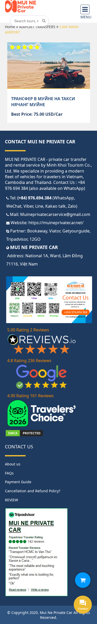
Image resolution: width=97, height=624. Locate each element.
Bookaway (37, 231)
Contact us (19, 446)
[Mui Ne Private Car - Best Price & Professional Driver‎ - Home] (20, 11)
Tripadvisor (16, 239)
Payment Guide (18, 481)
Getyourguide (75, 231)
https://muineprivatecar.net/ (56, 222)
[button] (83, 580)
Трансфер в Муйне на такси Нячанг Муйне (43, 101)
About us (12, 464)
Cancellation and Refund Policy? (32, 490)
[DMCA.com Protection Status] (24, 435)
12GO (35, 239)
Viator (54, 231)
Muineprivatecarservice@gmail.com (55, 214)
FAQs (9, 473)
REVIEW (11, 499)
